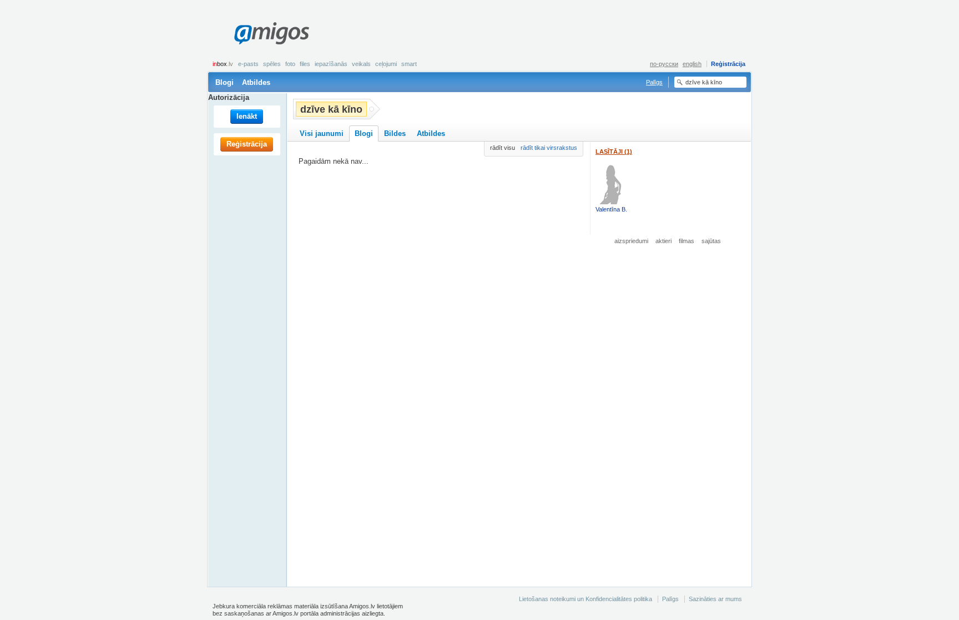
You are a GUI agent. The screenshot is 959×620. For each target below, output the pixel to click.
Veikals (361, 64)
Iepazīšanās (331, 64)
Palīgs (654, 82)
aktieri (663, 241)
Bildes (395, 133)
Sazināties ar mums (715, 599)
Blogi (224, 82)
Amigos (271, 33)
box (223, 64)
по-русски (664, 64)
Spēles (272, 64)
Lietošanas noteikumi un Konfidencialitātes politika (585, 599)
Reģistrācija (728, 64)
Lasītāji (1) (613, 151)
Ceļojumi (386, 64)
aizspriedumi (631, 241)
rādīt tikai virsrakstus (549, 147)
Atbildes (256, 82)
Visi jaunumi (322, 133)
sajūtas (711, 241)
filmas (686, 241)
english (692, 64)
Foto (290, 64)
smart (409, 64)
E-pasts (248, 64)
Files (305, 64)
